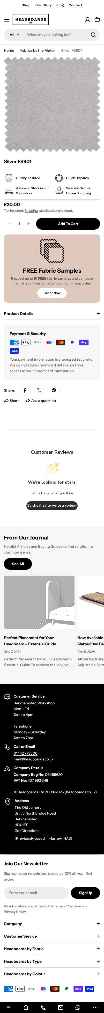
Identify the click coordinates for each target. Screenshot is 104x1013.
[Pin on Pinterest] (54, 390)
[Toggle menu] (7, 19)
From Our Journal (26, 537)
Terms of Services (68, 906)
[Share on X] (39, 390)
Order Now (52, 293)
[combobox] (52, 35)
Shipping (31, 210)
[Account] (87, 19)
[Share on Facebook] (25, 390)
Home (9, 50)
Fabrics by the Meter (37, 50)
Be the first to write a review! (52, 505)
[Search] (93, 35)
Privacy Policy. (15, 912)
